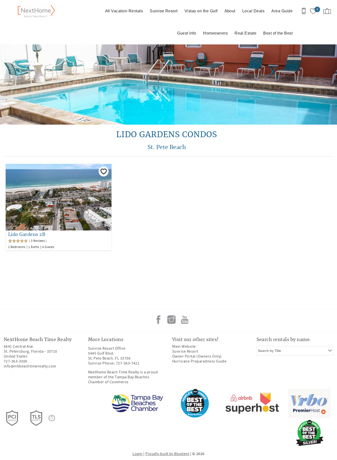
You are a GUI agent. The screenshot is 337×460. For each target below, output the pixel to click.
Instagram (171, 320)
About (230, 11)
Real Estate (245, 33)
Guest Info (186, 33)
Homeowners (215, 33)
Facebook (158, 320)
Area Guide (282, 11)
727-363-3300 (15, 361)
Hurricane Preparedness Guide (199, 361)
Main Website (184, 346)
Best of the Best (278, 33)
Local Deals (253, 11)
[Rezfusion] (51, 418)
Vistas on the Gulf (201, 11)
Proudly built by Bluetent (167, 453)
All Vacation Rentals (124, 11)
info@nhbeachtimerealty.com (30, 366)
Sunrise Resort (164, 11)
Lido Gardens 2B (26, 234)
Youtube (184, 320)
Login (137, 453)
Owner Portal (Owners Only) (197, 356)
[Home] (38, 11)
